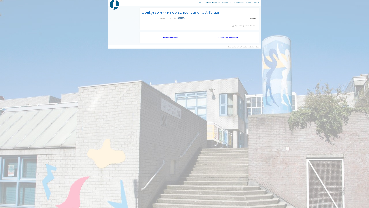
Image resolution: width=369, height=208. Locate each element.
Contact (256, 3)
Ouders (248, 3)
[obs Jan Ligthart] (114, 5)
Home (200, 3)
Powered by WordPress (236, 47)
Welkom (207, 3)
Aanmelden (226, 3)
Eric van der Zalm (250, 25)
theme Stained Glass (252, 47)
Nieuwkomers (238, 3)
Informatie (216, 3)
